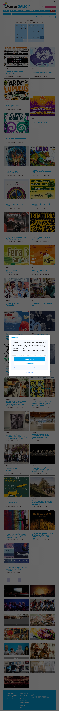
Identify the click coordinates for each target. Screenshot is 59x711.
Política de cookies (29, 372)
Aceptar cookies (29, 359)
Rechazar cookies (29, 363)
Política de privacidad (29, 374)
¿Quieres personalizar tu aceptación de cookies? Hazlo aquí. (26, 367)
